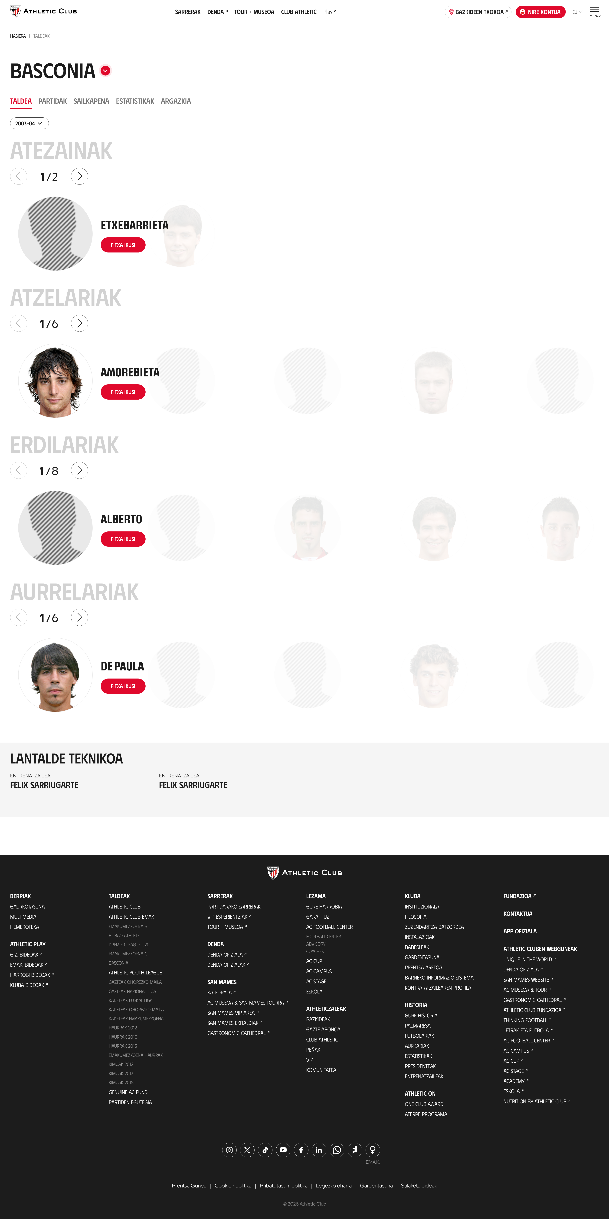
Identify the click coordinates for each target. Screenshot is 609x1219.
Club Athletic (322, 1039)
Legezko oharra (334, 1185)
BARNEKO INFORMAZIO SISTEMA (439, 977)
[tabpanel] (304, 471)
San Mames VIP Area (231, 1012)
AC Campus (319, 971)
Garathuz (317, 916)
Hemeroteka (24, 926)
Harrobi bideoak (30, 974)
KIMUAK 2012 (121, 1064)
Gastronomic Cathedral (236, 1032)
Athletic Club (125, 906)
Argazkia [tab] (176, 100)
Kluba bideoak (27, 984)
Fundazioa (518, 895)
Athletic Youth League (135, 972)
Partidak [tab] (53, 100)
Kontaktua (518, 913)
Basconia (118, 963)
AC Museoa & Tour (525, 989)
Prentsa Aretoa (423, 967)
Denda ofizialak (226, 964)
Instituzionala (422, 906)
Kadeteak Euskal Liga (131, 1000)
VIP (309, 1059)
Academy (514, 1080)
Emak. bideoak (26, 964)
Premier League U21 (128, 944)
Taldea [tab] (21, 100)
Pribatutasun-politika (284, 1185)
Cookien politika (233, 1185)
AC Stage (316, 981)
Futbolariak (419, 1035)
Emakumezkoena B (128, 926)
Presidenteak (420, 1066)
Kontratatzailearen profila (438, 987)
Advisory (316, 944)
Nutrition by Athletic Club (535, 1101)
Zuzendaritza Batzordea (434, 926)
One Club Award (424, 1103)
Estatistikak (418, 1055)
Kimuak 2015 (121, 1082)
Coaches (315, 951)
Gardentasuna (422, 957)
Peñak (313, 1049)
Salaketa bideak (419, 1185)
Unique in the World (528, 959)
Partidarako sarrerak (234, 906)
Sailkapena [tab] (91, 100)
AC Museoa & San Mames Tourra (245, 1002)
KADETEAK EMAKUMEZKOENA (136, 1018)
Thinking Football (525, 1020)
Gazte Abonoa (323, 1029)
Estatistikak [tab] (135, 100)
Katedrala (219, 992)
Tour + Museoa (225, 926)
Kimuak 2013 (121, 1073)
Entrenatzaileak (424, 1076)
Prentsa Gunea (189, 1185)
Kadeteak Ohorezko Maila (136, 1009)
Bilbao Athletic (125, 935)
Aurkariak (417, 1045)
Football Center (323, 936)
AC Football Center (329, 926)
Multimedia (23, 916)
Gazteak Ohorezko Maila (135, 982)
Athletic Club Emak (131, 916)
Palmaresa (418, 1025)
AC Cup (314, 960)
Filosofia (415, 916)
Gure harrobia (324, 906)
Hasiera (18, 36)
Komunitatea (321, 1069)
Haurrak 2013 (123, 1046)
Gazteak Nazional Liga (132, 991)
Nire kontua (544, 11)
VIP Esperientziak (227, 916)
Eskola (314, 991)
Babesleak (417, 947)
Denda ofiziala (225, 954)
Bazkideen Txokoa (479, 11)
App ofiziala (520, 931)
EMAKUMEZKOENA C (128, 953)
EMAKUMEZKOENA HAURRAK (136, 1055)
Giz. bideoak (24, 954)
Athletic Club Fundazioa (532, 1009)
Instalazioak (420, 936)
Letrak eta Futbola (526, 1030)
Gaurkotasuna (27, 906)
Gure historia (421, 1015)
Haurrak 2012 (123, 1027)
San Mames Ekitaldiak (233, 1022)
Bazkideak (318, 1019)
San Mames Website (526, 979)
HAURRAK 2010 (123, 1037)
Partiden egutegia (130, 1102)
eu (575, 12)
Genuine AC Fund (128, 1092)
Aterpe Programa (426, 1114)
